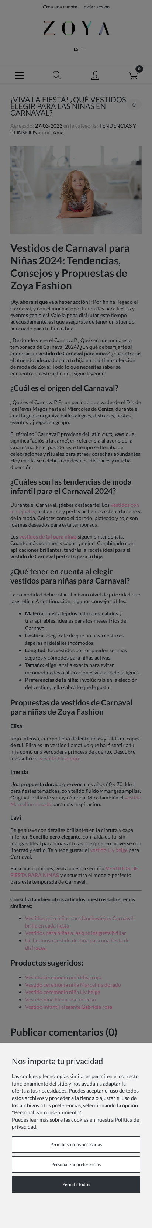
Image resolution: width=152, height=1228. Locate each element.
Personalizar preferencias (76, 1164)
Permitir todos (76, 1184)
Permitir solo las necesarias (76, 1144)
